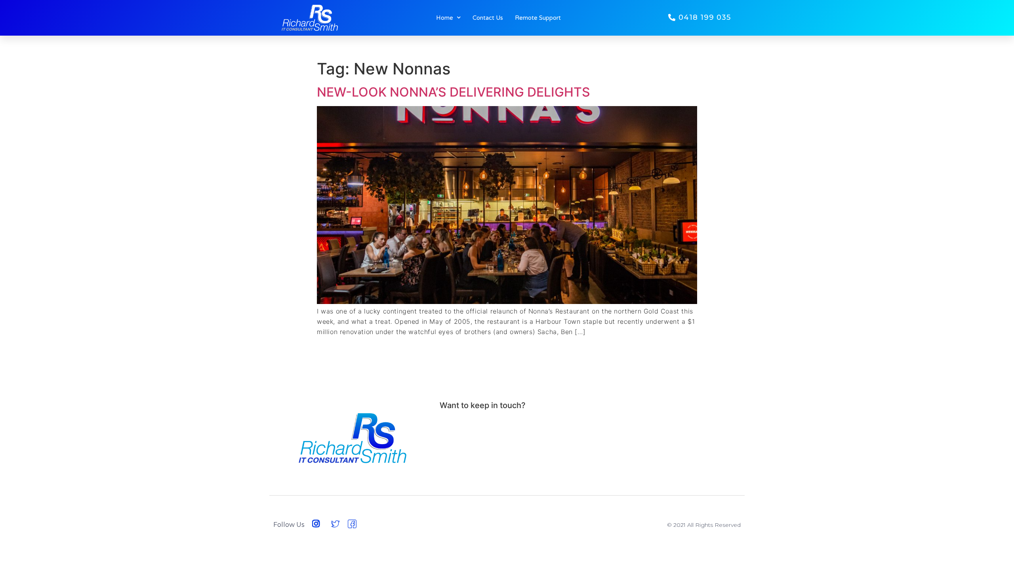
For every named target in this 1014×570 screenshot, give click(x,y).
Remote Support (538, 17)
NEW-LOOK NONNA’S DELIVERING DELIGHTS (453, 92)
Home (444, 17)
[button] (699, 17)
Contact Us (488, 17)
